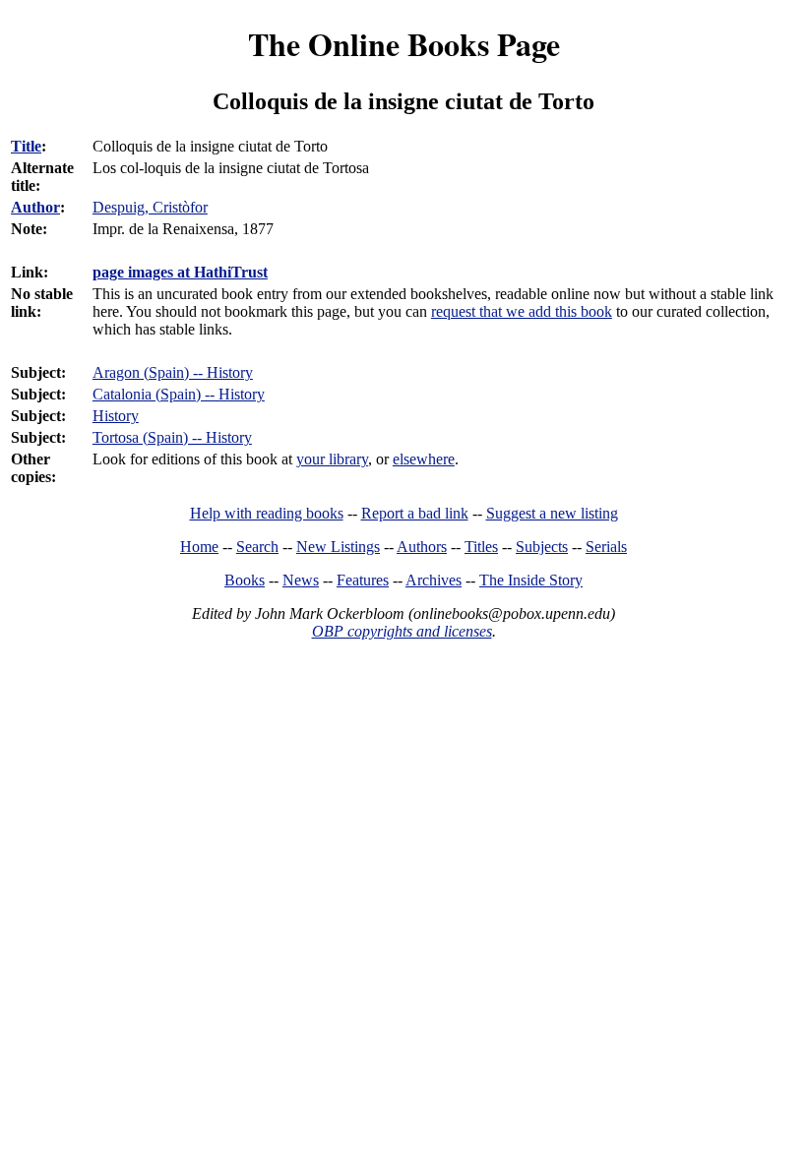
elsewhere (424, 459)
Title (26, 146)
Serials (606, 546)
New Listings (338, 546)
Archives (433, 580)
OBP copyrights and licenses (402, 631)
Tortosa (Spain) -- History (172, 437)
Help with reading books (266, 513)
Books (244, 580)
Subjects (542, 546)
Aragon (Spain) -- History (173, 372)
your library (332, 459)
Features (363, 580)
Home (199, 546)
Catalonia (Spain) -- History (179, 394)
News (300, 580)
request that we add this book (521, 311)
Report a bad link (414, 513)
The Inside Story (531, 580)
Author (35, 207)
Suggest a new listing (552, 513)
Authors (422, 546)
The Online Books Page (404, 44)
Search (257, 546)
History (116, 415)
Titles (481, 546)
